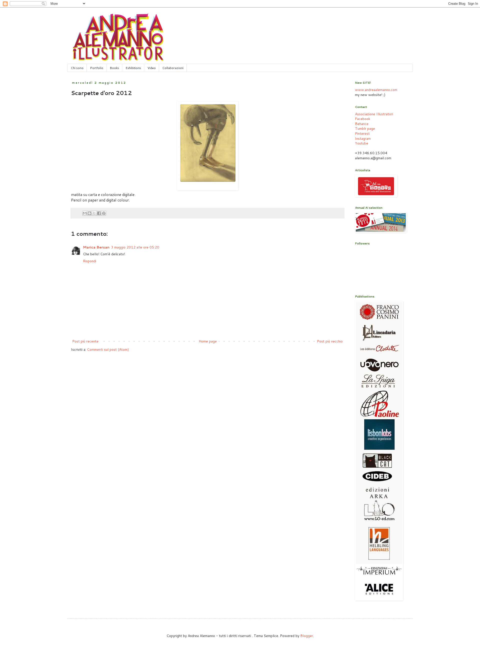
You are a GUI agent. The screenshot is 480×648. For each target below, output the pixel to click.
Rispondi (89, 261)
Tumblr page (365, 128)
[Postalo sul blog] (89, 213)
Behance (361, 123)
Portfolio (96, 68)
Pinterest (362, 133)
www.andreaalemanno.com (376, 89)
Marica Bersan (96, 247)
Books (114, 68)
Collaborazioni (173, 68)
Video (152, 68)
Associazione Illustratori (374, 114)
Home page (208, 341)
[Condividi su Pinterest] (103, 213)
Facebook (362, 118)
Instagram (363, 138)
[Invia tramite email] (84, 213)
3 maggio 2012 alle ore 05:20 (135, 247)
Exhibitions (133, 68)
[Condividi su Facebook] (99, 213)
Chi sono (77, 68)
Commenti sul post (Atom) (108, 349)
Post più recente (85, 341)
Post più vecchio (330, 341)
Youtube (361, 143)
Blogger (306, 635)
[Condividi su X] (94, 213)
